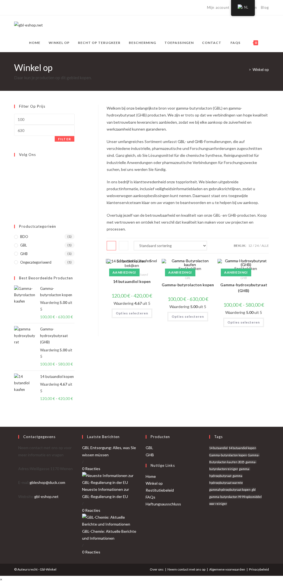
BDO (24, 236)
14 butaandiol (218, 448)
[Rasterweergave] (111, 245)
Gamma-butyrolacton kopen (188, 284)
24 (257, 245)
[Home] (245, 69)
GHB (243, 278)
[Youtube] (15, 204)
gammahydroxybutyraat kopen (230, 489)
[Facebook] (22, 7)
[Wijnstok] (54, 7)
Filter (64, 139)
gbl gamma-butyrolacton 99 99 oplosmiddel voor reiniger (235, 496)
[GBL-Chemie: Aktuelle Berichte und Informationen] (109, 520)
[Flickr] (15, 191)
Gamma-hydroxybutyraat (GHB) (243, 287)
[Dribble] (35, 7)
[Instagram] (41, 7)
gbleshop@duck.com (47, 482)
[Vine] (15, 197)
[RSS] (60, 7)
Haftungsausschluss (163, 504)
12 (250, 245)
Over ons (157, 569)
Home (151, 476)
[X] (16, 7)
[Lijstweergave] (123, 245)
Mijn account (218, 7)
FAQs (150, 497)
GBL (188, 278)
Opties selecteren (132, 313)
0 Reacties (91, 468)
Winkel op (261, 69)
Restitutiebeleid (160, 490)
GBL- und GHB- (191, 141)
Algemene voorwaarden (227, 569)
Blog (265, 7)
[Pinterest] (28, 7)
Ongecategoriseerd (35, 262)
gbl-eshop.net (46, 496)
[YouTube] (47, 7)
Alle (265, 245)
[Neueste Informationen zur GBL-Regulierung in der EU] (109, 478)
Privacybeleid (259, 569)
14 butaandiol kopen (132, 281)
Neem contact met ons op (186, 569)
